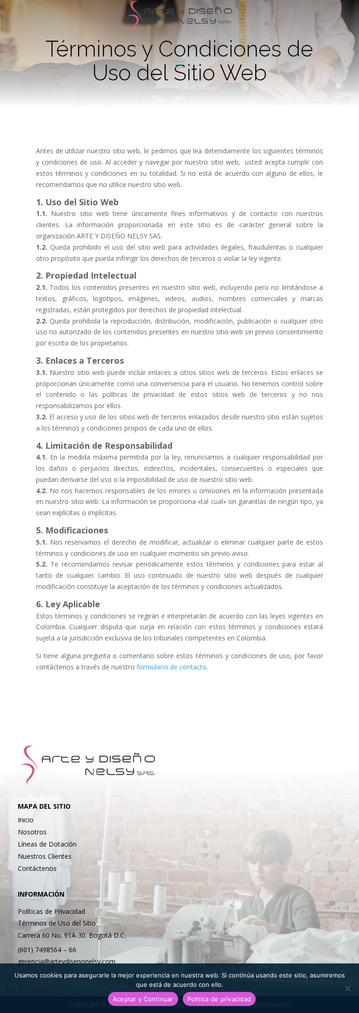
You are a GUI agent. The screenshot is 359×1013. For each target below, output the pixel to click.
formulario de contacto (171, 666)
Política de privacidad (219, 999)
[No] (347, 988)
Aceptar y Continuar (143, 999)
